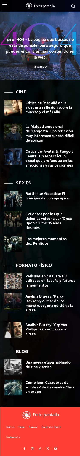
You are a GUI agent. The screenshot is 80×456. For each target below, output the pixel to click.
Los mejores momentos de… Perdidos (46, 241)
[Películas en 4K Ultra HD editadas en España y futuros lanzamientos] (13, 281)
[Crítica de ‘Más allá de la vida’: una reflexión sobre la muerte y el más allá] (13, 108)
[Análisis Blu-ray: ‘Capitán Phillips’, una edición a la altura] (13, 330)
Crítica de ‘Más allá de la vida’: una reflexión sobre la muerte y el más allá (48, 107)
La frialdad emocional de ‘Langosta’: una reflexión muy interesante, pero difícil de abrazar (49, 134)
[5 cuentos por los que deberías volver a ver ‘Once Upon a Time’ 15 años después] (13, 219)
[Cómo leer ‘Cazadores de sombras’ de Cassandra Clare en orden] (13, 387)
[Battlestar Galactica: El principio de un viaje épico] (13, 199)
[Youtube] (55, 449)
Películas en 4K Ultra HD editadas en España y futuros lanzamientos (50, 281)
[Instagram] (32, 449)
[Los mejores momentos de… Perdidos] (13, 244)
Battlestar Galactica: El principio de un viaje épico (47, 196)
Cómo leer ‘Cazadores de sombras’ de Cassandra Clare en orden (49, 387)
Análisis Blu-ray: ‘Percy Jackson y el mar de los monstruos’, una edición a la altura (49, 303)
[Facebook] (24, 449)
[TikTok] (40, 449)
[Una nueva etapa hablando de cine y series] (13, 367)
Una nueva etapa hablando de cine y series (48, 364)
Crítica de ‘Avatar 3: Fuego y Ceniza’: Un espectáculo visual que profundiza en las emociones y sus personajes (49, 158)
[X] (48, 449)
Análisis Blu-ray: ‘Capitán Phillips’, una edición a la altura (46, 329)
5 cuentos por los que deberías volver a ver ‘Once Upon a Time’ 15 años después (48, 221)
